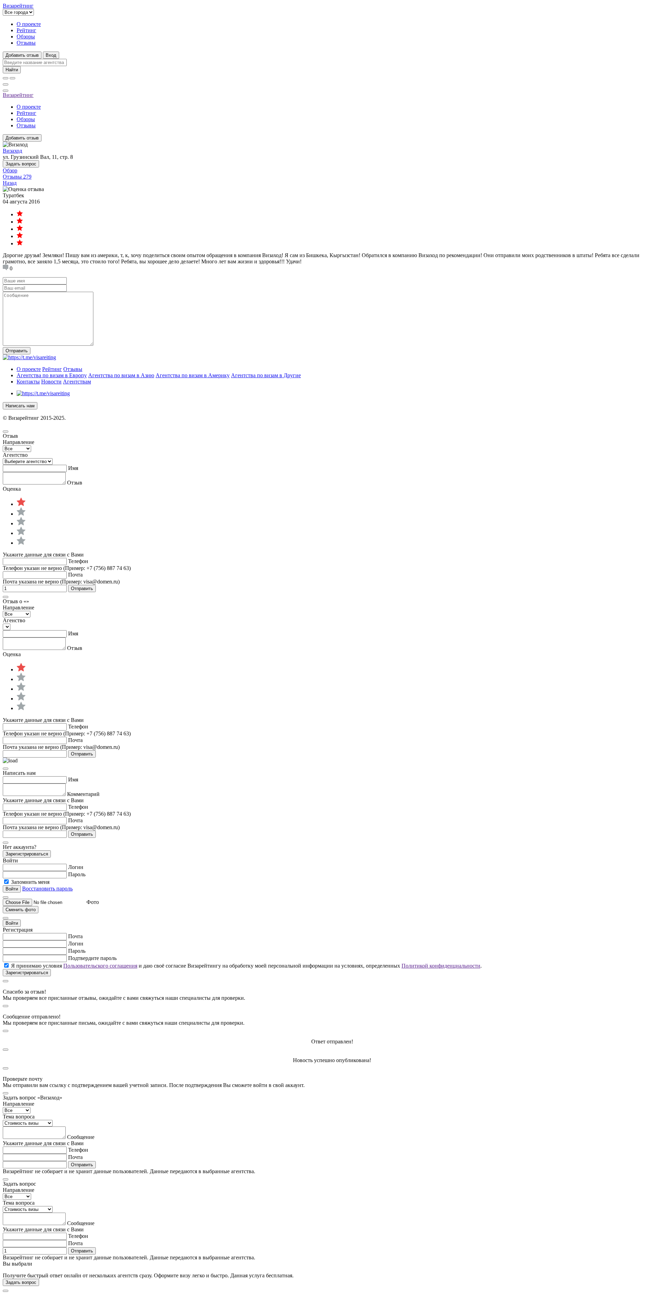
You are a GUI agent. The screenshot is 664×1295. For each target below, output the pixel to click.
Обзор (10, 170)
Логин (75, 867)
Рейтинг (26, 30)
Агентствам (77, 381)
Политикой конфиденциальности (441, 966)
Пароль (76, 874)
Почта (75, 575)
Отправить (17, 350)
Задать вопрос (21, 163)
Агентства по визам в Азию (121, 375)
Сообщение (80, 1137)
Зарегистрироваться (27, 854)
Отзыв (74, 483)
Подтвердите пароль (92, 958)
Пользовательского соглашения (100, 966)
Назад (10, 183)
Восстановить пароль (47, 888)
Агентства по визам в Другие (266, 375)
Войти (12, 923)
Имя (73, 468)
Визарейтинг (18, 95)
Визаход (12, 151)
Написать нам (20, 405)
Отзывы (26, 43)
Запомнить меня (30, 882)
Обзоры (26, 36)
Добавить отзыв (22, 55)
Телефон (78, 561)
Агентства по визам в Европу (52, 375)
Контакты (28, 381)
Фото (92, 902)
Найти (12, 69)
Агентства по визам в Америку (193, 375)
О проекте (29, 24)
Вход (51, 55)
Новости (51, 381)
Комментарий (83, 794)
